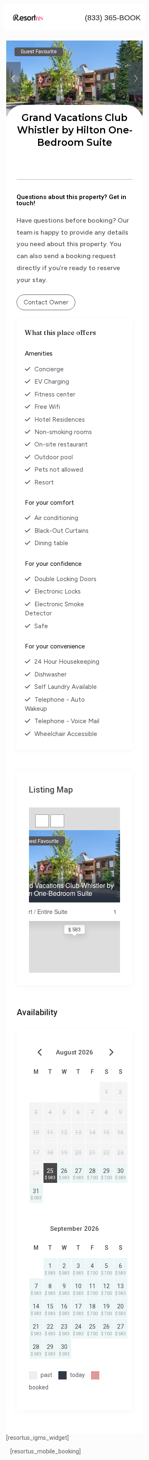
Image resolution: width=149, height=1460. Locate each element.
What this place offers (60, 332)
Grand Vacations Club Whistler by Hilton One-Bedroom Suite (64, 889)
